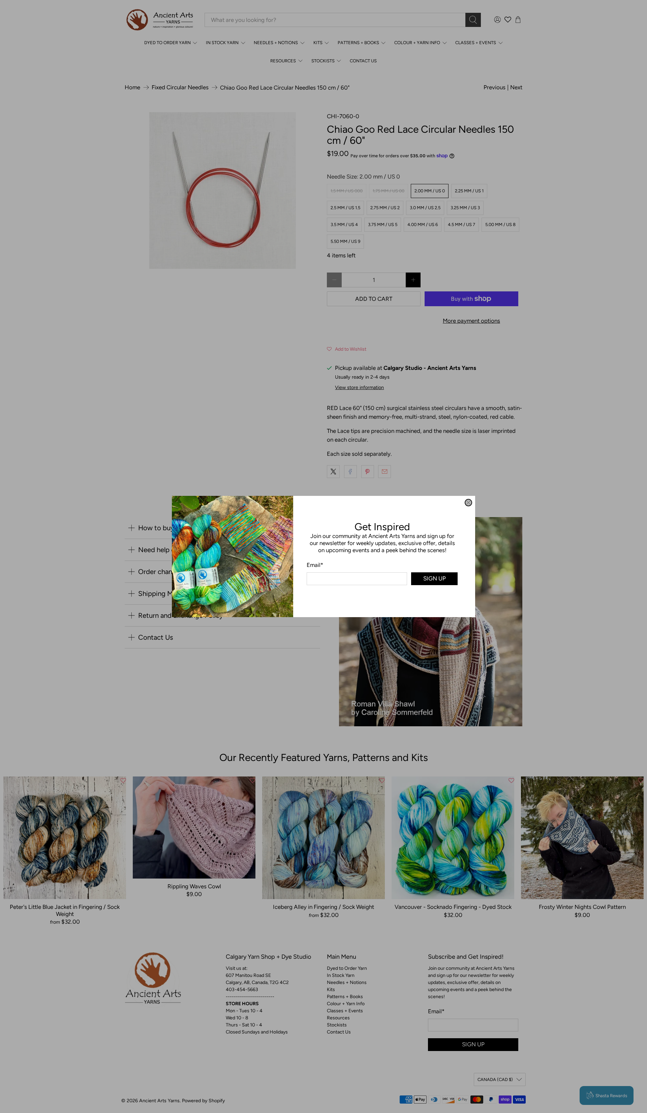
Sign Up (434, 578)
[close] (468, 502)
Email (315, 565)
